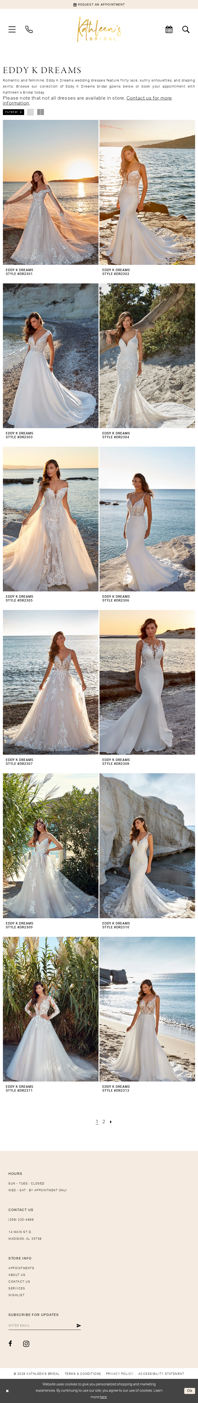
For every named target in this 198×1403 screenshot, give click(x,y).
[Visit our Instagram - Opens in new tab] (26, 1343)
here (103, 1397)
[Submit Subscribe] (79, 1325)
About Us (16, 1274)
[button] (12, 29)
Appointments (21, 1268)
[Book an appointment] (169, 29)
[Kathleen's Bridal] (99, 29)
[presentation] (51, 192)
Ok (190, 1391)
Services (16, 1288)
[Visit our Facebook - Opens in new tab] (10, 1344)
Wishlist (16, 1295)
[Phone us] (29, 29)
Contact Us (19, 1281)
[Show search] (185, 29)
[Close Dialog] (7, 1391)
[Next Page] (111, 1122)
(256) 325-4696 (21, 1219)
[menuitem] (12, 29)
